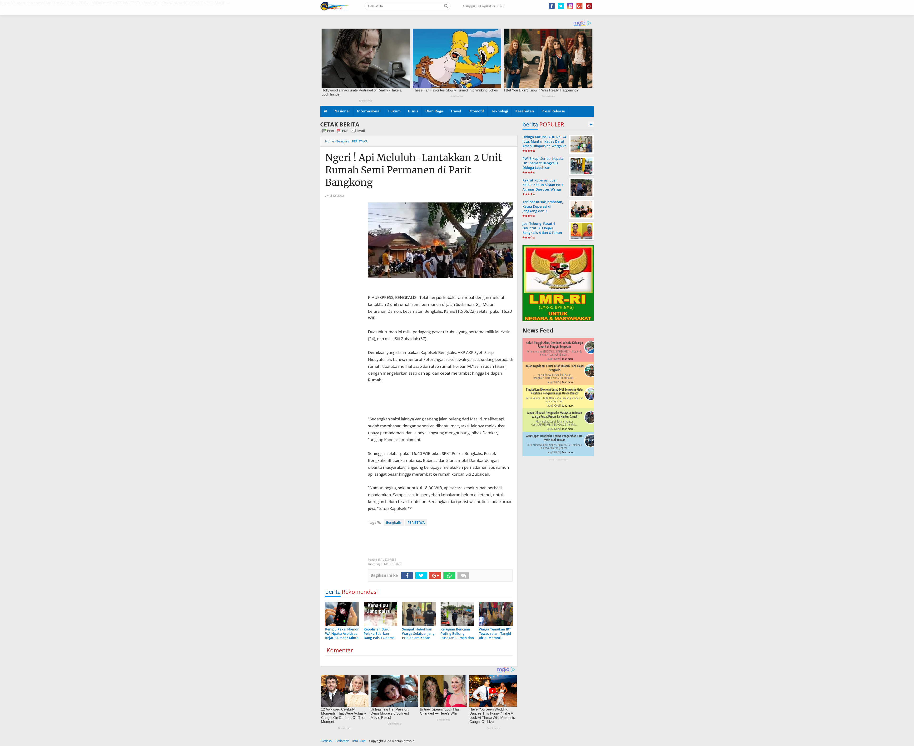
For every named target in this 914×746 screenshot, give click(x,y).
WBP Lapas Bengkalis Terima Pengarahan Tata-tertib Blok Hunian (554, 438)
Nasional (342, 111)
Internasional (368, 111)
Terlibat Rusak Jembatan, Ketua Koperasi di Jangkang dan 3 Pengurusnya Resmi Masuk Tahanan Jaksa (544, 211)
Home (329, 141)
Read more (567, 358)
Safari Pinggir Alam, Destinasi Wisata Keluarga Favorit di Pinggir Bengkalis (554, 344)
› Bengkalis (342, 141)
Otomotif (476, 111)
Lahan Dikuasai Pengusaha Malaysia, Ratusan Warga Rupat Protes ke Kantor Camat (554, 414)
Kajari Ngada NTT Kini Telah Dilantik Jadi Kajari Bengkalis (555, 368)
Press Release (553, 111)
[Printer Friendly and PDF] (343, 133)
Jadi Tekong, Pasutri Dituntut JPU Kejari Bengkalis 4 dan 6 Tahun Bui (542, 230)
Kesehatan (524, 111)
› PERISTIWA (359, 141)
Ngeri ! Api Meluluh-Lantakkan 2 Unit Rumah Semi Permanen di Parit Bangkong (413, 170)
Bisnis (413, 111)
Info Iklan (359, 741)
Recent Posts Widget (558, 459)
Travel (456, 111)
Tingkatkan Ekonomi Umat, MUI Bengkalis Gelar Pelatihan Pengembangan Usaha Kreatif (554, 391)
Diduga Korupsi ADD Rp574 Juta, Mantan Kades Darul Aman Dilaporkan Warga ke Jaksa (544, 144)
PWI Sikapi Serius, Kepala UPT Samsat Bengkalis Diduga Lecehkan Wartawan (542, 165)
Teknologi (499, 111)
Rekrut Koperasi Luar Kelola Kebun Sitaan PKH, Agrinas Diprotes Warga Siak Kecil (543, 187)
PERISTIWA (416, 522)
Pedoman (342, 741)
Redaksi (326, 741)
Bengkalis (394, 522)
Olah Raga (434, 111)
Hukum (394, 111)
